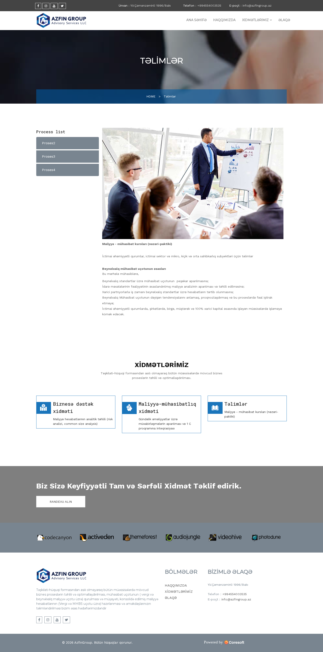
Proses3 (48, 156)
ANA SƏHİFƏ (196, 20)
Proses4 (48, 170)
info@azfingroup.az (236, 599)
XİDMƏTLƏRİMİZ (255, 20)
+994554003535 (234, 594)
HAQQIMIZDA (224, 20)
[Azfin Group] (61, 20)
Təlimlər (170, 96)
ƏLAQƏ (284, 20)
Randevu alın (61, 501)
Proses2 (48, 143)
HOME (150, 96)
